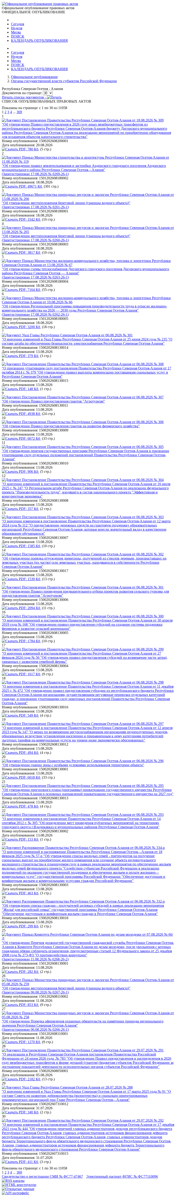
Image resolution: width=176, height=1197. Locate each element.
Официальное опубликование (34, 77)
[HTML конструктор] (19, 1185)
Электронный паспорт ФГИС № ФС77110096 (122, 1176)
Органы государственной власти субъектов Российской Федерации (64, 81)
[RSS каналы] (13, 1181)
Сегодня (17, 24)
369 (19, 112)
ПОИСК (17, 36)
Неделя (16, 28)
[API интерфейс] (15, 1193)
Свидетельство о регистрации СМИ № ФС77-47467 (42, 1176)
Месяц (16, 32)
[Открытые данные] (18, 1189)
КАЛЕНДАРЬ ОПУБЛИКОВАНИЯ (39, 40)
